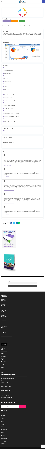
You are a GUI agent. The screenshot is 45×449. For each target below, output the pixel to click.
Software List (3, 362)
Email (9, 281)
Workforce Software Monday (6, 386)
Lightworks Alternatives (5, 380)
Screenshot (10, 25)
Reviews (30, 25)
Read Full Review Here (9, 165)
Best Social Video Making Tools (6, 397)
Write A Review (3, 361)
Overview (4, 25)
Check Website (6, 21)
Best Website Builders (5, 387)
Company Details (23, 25)
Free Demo (15, 21)
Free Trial (22, 21)
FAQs (2, 372)
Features (16, 25)
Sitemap (2, 364)
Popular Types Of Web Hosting (6, 395)
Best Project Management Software (7, 378)
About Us (2, 353)
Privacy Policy (3, 356)
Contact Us (3, 355)
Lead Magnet (3, 415)
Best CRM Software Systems (6, 394)
